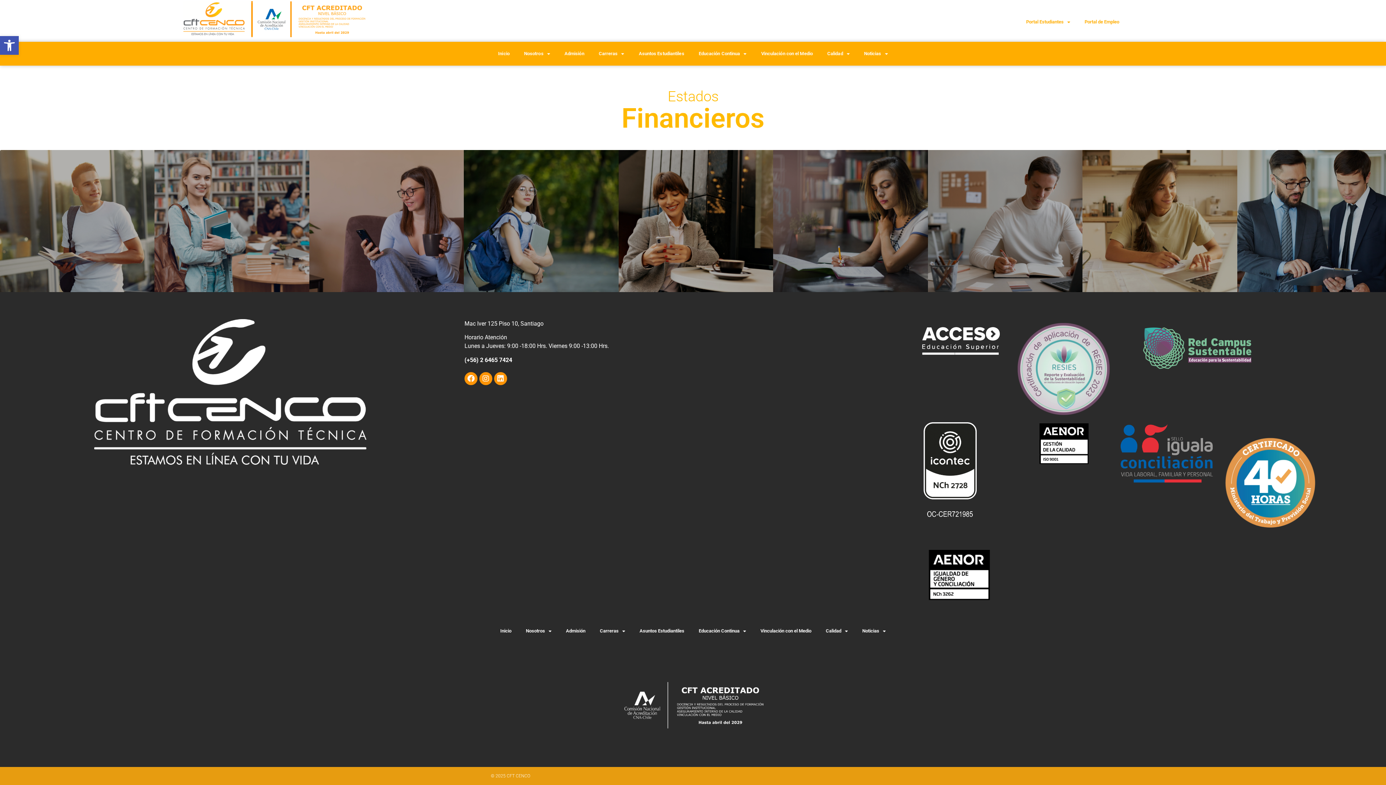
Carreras (608, 53)
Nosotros (534, 53)
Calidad (835, 53)
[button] (9, 45)
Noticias (872, 53)
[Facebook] (471, 378)
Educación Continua (719, 53)
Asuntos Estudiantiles (661, 53)
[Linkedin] (500, 378)
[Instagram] (485, 378)
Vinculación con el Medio (787, 53)
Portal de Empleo (1102, 22)
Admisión (574, 53)
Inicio (504, 53)
